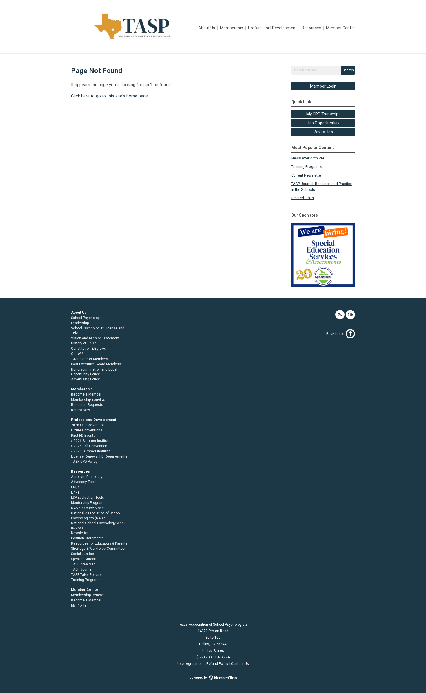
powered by (199, 677)
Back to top (335, 334)
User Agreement (190, 664)
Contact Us (240, 664)
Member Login (323, 86)
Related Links (302, 198)
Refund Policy (217, 664)
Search (348, 70)
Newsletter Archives (308, 158)
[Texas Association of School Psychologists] (132, 40)
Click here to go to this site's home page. (110, 96)
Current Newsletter (306, 175)
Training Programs (306, 166)
